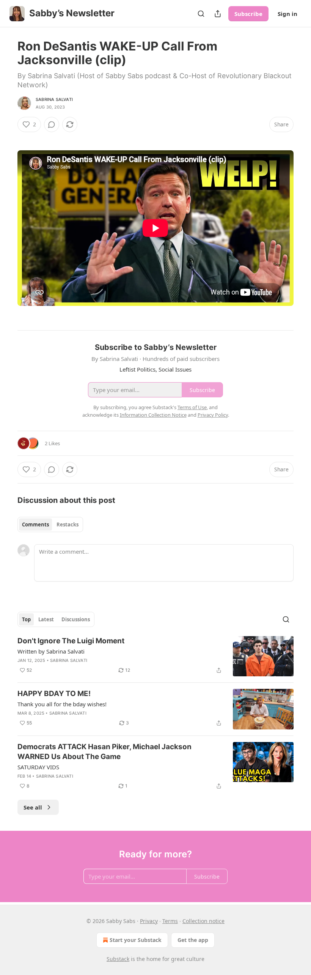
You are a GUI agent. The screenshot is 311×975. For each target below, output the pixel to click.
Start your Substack (136, 939)
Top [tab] (26, 619)
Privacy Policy (213, 414)
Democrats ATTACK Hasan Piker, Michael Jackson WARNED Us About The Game (104, 751)
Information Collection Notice (153, 414)
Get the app (192, 939)
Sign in (287, 13)
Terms (170, 921)
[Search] (201, 13)
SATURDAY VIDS (38, 767)
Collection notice (203, 921)
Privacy (149, 921)
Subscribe (248, 13)
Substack (118, 958)
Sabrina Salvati (54, 99)
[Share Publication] (217, 13)
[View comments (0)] (51, 124)
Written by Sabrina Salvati (51, 651)
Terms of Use (192, 407)
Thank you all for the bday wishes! (62, 704)
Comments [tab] (35, 524)
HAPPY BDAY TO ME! (54, 693)
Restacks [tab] (68, 524)
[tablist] (50, 524)
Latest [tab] (46, 619)
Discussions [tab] (75, 619)
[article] (155, 656)
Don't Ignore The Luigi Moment (70, 640)
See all (33, 807)
